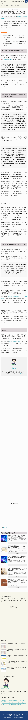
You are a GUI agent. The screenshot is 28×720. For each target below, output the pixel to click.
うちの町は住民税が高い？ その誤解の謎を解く (14, 703)
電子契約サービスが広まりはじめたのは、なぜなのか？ (17, 580)
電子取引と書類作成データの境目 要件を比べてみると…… (17, 546)
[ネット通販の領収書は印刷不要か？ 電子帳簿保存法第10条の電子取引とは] (4, 559)
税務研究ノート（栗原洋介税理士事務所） (12, 2)
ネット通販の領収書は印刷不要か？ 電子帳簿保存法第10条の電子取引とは (18, 558)
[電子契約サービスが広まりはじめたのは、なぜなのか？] (4, 582)
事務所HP (22, 373)
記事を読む (17, 542)
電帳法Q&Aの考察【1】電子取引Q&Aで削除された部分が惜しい (16, 536)
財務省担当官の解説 (7, 59)
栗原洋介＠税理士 (5, 688)
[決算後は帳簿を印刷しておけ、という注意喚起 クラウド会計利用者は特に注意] (4, 571)
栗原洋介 (5, 527)
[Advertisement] (14, 440)
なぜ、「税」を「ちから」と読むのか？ (12, 704)
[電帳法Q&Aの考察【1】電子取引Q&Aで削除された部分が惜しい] (4, 538)
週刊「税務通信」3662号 (15, 341)
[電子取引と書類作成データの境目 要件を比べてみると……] (4, 549)
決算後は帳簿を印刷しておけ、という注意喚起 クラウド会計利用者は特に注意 (17, 569)
